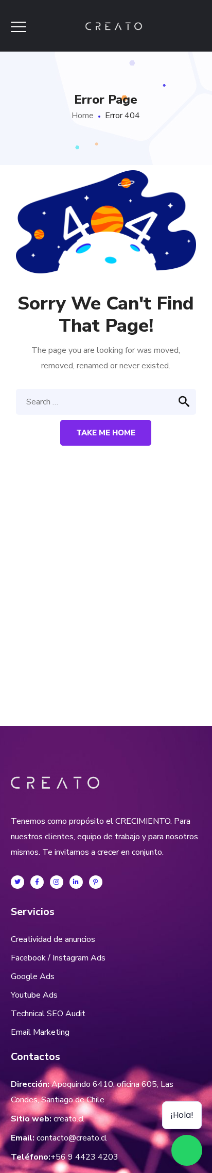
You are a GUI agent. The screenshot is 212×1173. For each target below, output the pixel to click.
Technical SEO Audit (48, 1013)
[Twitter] (17, 882)
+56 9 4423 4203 (84, 1157)
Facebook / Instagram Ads (58, 958)
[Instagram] (56, 882)
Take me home (105, 433)
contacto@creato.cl (72, 1138)
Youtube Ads (34, 995)
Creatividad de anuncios (53, 939)
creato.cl (69, 1119)
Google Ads (33, 976)
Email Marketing (40, 1032)
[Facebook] (37, 882)
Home (83, 115)
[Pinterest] (95, 882)
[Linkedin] (76, 882)
